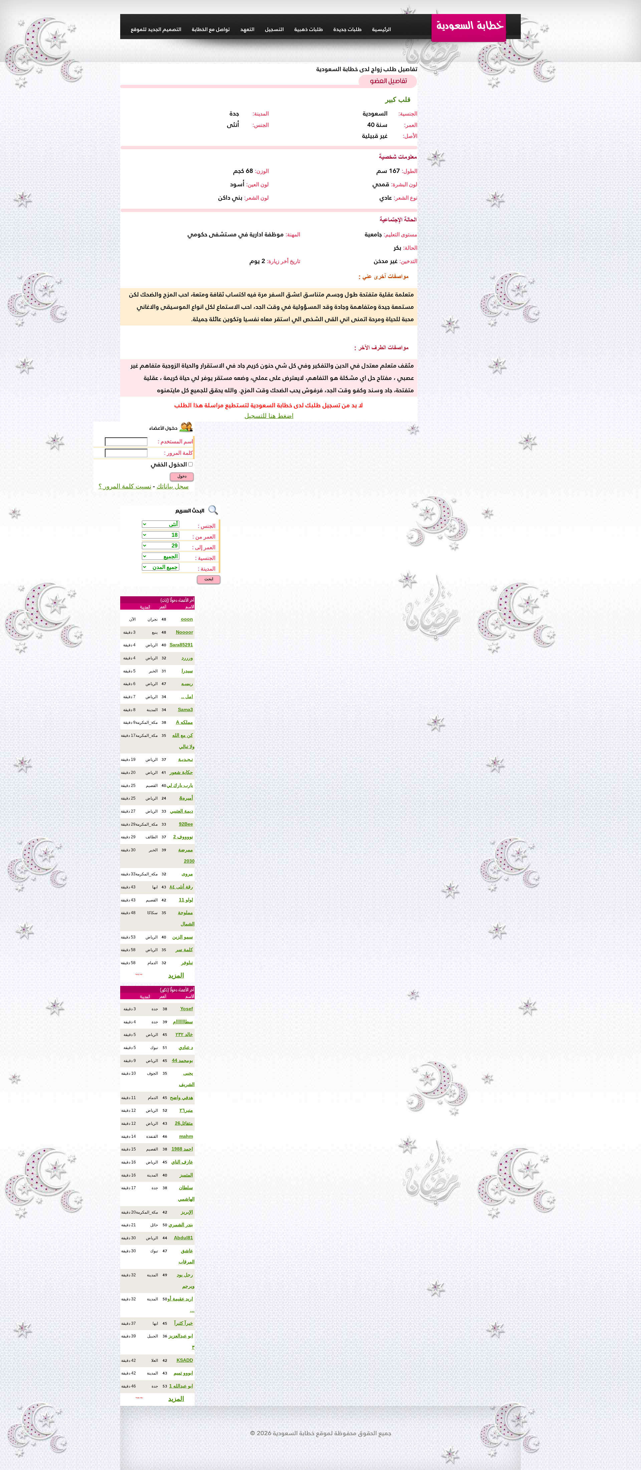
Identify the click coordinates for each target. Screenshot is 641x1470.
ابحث (208, 579)
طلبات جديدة (348, 29)
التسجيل (274, 29)
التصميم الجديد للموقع (156, 29)
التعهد (247, 29)
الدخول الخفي (169, 464)
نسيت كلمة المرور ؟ (124, 486)
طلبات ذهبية (308, 29)
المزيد (176, 975)
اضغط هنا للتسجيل (268, 415)
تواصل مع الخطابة (211, 29)
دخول (181, 476)
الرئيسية (381, 29)
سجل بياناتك (173, 486)
